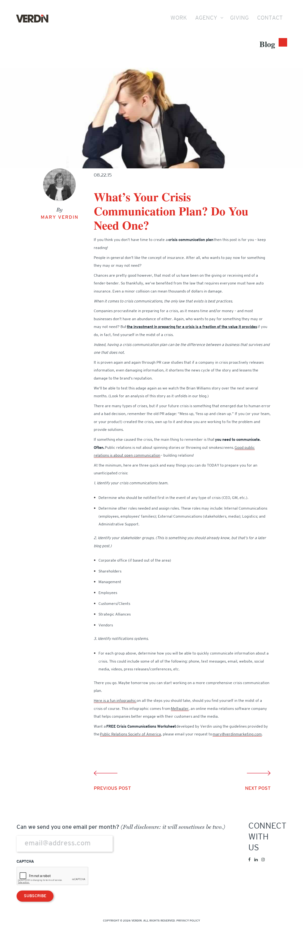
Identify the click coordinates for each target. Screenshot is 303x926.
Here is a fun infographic (115, 701)
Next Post (258, 788)
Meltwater (180, 709)
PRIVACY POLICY (188, 920)
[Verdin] (32, 18)
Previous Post (112, 788)
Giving (239, 18)
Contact (270, 18)
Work (178, 18)
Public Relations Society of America (130, 734)
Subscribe (35, 896)
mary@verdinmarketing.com (237, 734)
